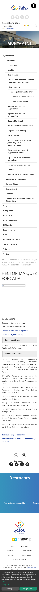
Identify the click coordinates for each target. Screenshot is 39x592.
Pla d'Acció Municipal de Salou (20, 126)
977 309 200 (31, 568)
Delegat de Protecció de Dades (21, 174)
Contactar (10, 60)
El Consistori (11, 65)
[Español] (27, 25)
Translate (10, 29)
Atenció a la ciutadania (16, 179)
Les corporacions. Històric (19, 165)
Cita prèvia (8, 211)
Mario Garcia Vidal (20, 101)
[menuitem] (24, 25)
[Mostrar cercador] (35, 25)
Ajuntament (8, 55)
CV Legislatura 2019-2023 (21, 92)
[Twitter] (17, 464)
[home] (19, 8)
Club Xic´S (7, 215)
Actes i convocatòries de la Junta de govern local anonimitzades (19, 143)
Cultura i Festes (10, 220)
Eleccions (11, 170)
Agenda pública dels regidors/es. (16, 107)
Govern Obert (12, 184)
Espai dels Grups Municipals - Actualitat (20, 158)
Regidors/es (13, 75)
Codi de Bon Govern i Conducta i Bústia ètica (20, 199)
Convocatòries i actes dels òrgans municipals (19, 151)
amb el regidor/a (15, 330)
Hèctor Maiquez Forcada (23, 96)
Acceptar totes (28, 589)
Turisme (7, 254)
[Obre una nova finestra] (13, 17)
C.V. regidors (14, 87)
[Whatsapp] (27, 464)
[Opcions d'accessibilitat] (33, 6)
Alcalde (11, 70)
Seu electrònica (10, 244)
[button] (3, 3)
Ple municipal (13, 135)
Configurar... (6, 584)
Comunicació (11, 189)
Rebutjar (10, 589)
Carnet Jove (8, 206)
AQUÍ (3, 581)
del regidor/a (15, 334)
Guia (5, 235)
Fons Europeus (9, 230)
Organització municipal (18, 130)
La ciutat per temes (11, 239)
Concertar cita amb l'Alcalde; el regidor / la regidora (21, 80)
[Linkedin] (22, 464)
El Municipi (7, 225)
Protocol (9, 194)
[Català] (24, 25)
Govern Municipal (15, 121)
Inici (3, 260)
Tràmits (6, 249)
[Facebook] (11, 464)
